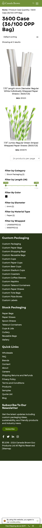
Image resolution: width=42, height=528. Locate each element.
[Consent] (40, 526)
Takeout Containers (12, 324)
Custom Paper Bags (12, 247)
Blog (4, 398)
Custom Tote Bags (11, 292)
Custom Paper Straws (13, 289)
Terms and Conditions (13, 383)
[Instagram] (17, 436)
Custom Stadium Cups (13, 270)
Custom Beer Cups (11, 266)
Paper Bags (7, 313)
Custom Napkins (10, 281)
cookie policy (15, 522)
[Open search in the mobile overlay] (33, 3)
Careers (6, 371)
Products (6, 386)
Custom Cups (9, 259)
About (5, 368)
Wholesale (7, 353)
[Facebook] (3, 436)
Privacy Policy (9, 379)
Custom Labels (9, 300)
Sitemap (7, 448)
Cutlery (6, 332)
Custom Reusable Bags (13, 255)
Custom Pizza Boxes (12, 296)
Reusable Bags (9, 336)
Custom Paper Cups (12, 262)
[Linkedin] (13, 436)
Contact (6, 364)
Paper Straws (8, 317)
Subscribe (10, 429)
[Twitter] (8, 436)
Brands (5, 360)
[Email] (33, 526)
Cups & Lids (8, 328)
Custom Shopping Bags (14, 251)
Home (4, 10)
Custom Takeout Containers (16, 285)
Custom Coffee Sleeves (14, 277)
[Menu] (37, 3)
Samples (6, 390)
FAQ (4, 356)
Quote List (7, 394)
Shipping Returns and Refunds (17, 375)
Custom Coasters (11, 274)
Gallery (5, 339)
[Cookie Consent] (37, 520)
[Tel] (29, 526)
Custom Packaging (11, 244)
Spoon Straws (9, 321)
